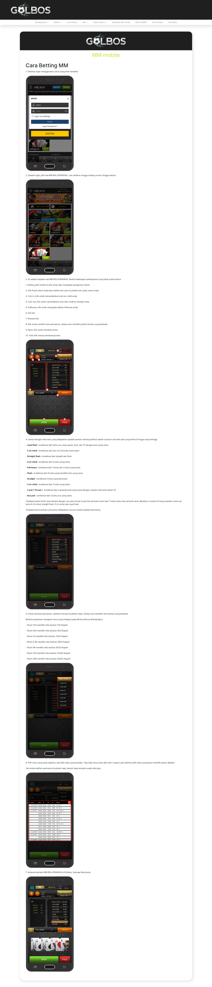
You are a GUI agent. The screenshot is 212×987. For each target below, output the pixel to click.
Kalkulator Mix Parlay (121, 22)
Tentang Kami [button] (41, 22)
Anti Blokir (172, 22)
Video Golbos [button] (99, 22)
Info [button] (84, 22)
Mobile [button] (57, 22)
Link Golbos (72, 22)
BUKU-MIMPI (141, 22)
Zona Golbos (157, 22)
